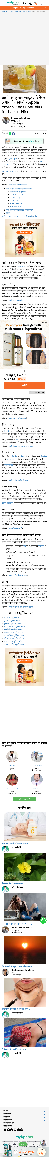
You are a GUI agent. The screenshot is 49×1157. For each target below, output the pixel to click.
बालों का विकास (15, 206)
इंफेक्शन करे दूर (15, 198)
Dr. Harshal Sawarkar (37, 789)
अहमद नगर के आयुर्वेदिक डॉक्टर (15, 644)
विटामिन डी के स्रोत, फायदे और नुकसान (17, 966)
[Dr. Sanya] (12, 756)
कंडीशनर (41, 546)
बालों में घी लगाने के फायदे (17, 418)
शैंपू (24, 546)
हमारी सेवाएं (7, 1117)
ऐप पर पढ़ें (23, 1144)
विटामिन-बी (11, 459)
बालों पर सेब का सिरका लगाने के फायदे (19, 189)
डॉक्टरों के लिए (8, 1120)
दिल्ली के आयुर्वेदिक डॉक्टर (13, 618)
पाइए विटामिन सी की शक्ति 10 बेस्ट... (16, 843)
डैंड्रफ (9, 158)
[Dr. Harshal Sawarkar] (36, 780)
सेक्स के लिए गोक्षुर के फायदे (12, 883)
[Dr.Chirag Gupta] (36, 756)
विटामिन (14, 456)
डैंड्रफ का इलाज (7, 502)
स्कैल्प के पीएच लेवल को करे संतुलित (22, 195)
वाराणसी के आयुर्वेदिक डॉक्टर (14, 635)
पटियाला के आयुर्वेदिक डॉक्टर (14, 638)
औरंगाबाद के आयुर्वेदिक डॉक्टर (14, 632)
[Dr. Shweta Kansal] (12, 780)
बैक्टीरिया (7, 431)
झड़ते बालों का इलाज (9, 171)
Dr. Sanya (12, 765)
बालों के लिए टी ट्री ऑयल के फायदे (21, 606)
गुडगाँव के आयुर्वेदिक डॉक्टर (13, 629)
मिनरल (23, 456)
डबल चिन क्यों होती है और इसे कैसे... (16, 1008)
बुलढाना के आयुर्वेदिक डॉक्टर (13, 641)
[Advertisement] (24, 39)
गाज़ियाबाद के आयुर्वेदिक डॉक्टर (14, 626)
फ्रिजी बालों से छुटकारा (18, 192)
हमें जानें (6, 1111)
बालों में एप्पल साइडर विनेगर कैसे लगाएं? (19, 210)
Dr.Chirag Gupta (37, 765)
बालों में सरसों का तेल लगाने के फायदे (21, 446)
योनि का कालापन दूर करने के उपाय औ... (17, 923)
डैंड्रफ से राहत (15, 201)
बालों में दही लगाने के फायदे (18, 300)
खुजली (15, 158)
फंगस (17, 439)
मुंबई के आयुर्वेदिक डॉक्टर (12, 623)
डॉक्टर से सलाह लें (24, 799)
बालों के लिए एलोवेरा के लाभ (18, 480)
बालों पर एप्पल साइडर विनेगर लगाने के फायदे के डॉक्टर (20, 216)
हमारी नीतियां (7, 1114)
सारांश (8, 213)
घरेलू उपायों (22, 266)
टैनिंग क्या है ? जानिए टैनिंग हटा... (14, 1049)
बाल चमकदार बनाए (16, 204)
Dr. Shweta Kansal (12, 789)
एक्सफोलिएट (8, 464)
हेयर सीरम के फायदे (15, 528)
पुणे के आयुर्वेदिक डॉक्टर (12, 621)
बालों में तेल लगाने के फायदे (18, 184)
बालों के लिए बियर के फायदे (18, 575)
